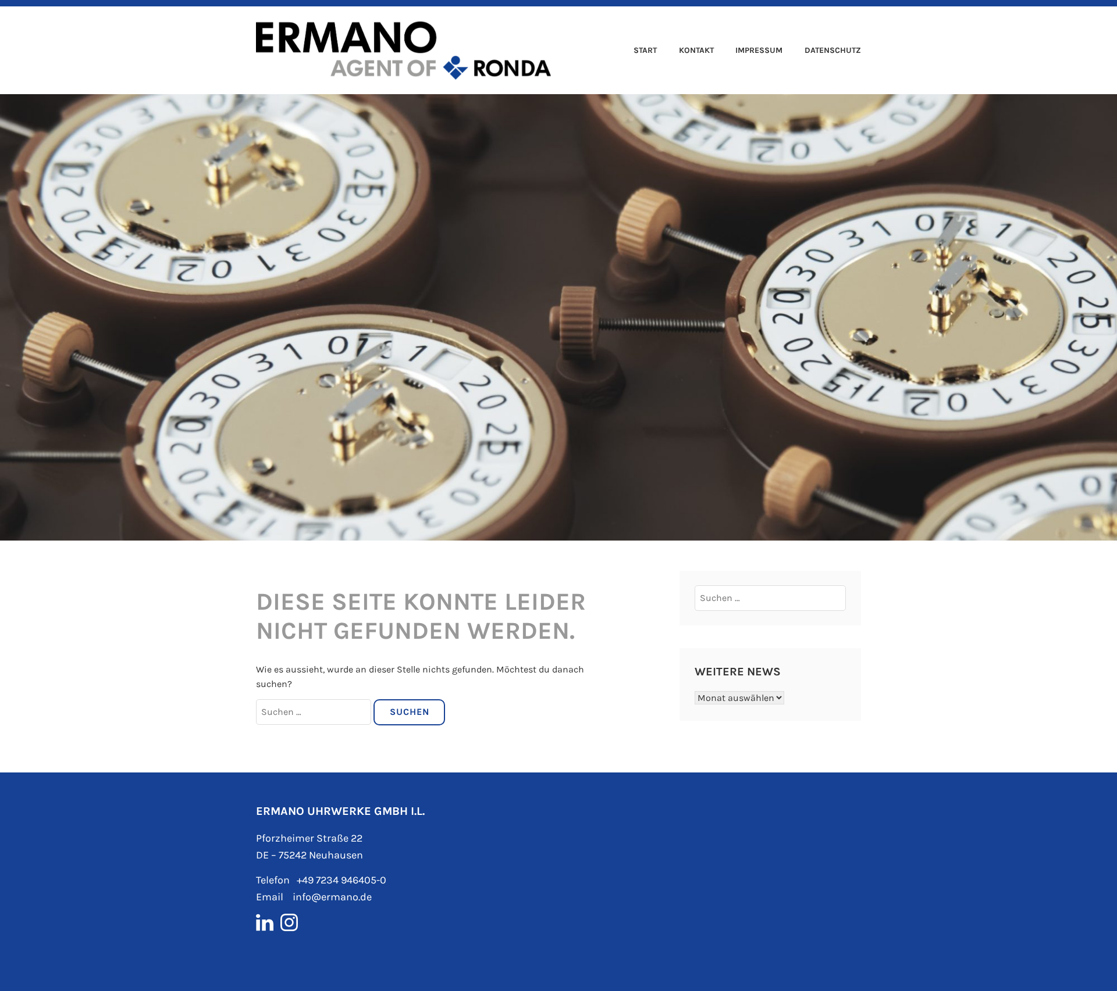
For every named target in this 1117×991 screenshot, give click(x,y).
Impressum (758, 50)
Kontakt (696, 50)
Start (645, 50)
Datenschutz (833, 50)
